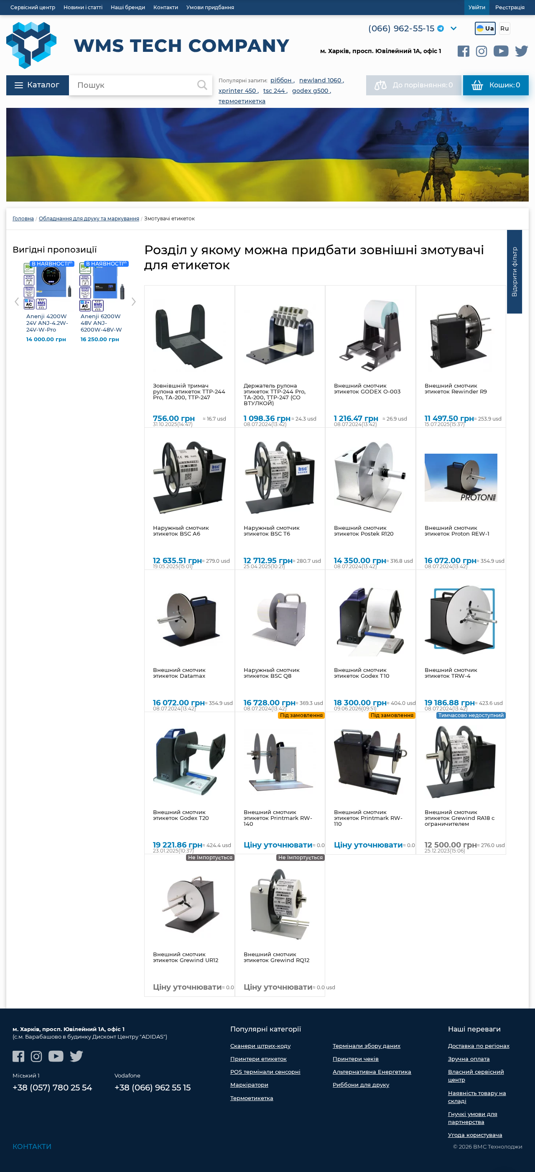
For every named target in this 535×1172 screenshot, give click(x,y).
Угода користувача (475, 1134)
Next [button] (134, 301)
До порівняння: (423, 85)
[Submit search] (202, 85)
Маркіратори (249, 1084)
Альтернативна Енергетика (372, 1071)
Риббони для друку (361, 1084)
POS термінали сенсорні (265, 1071)
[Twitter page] (522, 51)
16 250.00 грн (100, 339)
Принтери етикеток (258, 1058)
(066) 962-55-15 (401, 28)
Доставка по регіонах (479, 1045)
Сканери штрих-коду (260, 1045)
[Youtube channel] (501, 51)
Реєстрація (510, 7)
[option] (267, 155)
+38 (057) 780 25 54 (52, 1088)
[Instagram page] (481, 51)
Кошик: (504, 85)
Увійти (477, 7)
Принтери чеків (356, 1058)
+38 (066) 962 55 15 (153, 1088)
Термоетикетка (251, 1098)
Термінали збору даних (366, 1045)
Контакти (32, 1147)
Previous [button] (17, 301)
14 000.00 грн (46, 339)
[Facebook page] (463, 51)
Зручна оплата (469, 1058)
